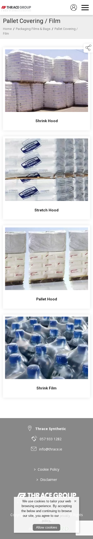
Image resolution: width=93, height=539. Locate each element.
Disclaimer (46, 479)
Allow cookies (46, 527)
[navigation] (85, 7)
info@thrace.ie (50, 449)
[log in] (74, 7)
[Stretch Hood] (46, 177)
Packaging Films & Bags (33, 29)
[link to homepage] (16, 7)
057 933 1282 (51, 439)
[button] (88, 48)
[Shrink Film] (46, 356)
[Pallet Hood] (46, 266)
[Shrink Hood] (46, 88)
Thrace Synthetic (50, 428)
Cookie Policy (46, 469)
